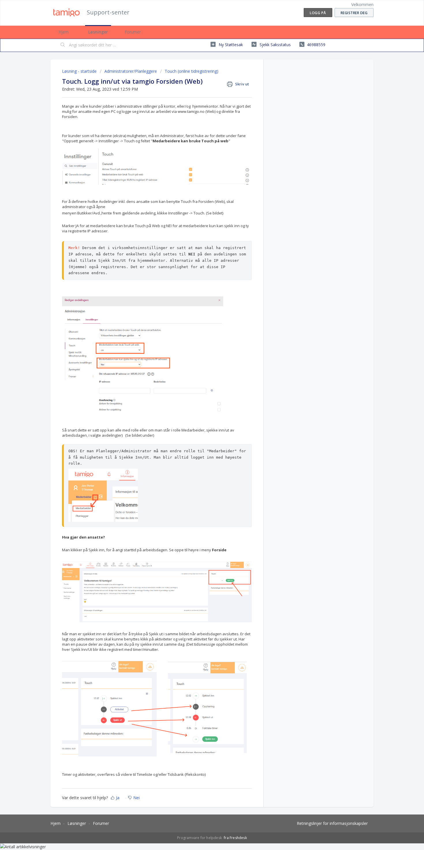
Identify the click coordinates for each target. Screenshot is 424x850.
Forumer (133, 32)
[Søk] (63, 45)
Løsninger (98, 32)
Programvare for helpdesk (200, 837)
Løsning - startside (80, 71)
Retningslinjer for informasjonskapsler (332, 823)
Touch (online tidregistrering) (191, 71)
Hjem (64, 32)
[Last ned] (201, 359)
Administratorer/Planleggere (130, 71)
